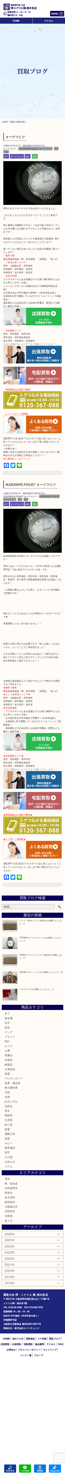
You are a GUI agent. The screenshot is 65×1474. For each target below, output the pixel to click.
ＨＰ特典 (42, 1338)
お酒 (7, 1050)
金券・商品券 (12, 1083)
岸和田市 (10, 1211)
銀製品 (8, 1064)
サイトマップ (50, 1349)
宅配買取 (28, 1344)
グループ (38, 1355)
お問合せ (11, 1349)
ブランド (10, 1036)
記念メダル (11, 1101)
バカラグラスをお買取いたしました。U (36, 989)
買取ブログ (54, 1338)
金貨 (7, 1096)
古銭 (7, 1092)
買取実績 (55, 1468)
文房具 (8, 1120)
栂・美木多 (11, 1183)
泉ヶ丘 (8, 1220)
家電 (7, 1129)
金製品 (8, 1060)
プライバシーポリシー (29, 1349)
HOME (16, 20)
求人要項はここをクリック (16, 458)
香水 (7, 1110)
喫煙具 (8, 1115)
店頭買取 (5, 1344)
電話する (10, 1468)
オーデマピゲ (17, 156)
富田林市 (10, 1202)
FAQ (60, 1344)
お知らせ (10, 1161)
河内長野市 (11, 1188)
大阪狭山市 (11, 1206)
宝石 (7, 1023)
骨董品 (8, 1055)
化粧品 (8, 1106)
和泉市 (8, 1192)
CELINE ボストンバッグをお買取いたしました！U (41, 972)
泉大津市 (10, 1197)
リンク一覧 (26, 1355)
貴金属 (8, 1018)
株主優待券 (11, 1087)
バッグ (8, 1032)
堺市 (35, 156)
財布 (7, 1027)
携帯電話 (10, 1147)
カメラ (8, 1046)
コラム (8, 1166)
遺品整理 (39, 1344)
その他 (8, 1157)
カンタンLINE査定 (25, 1468)
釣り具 (8, 1124)
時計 (27, 156)
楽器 (7, 1138)
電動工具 (10, 1133)
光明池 (8, 1216)
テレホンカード (14, 1078)
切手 (7, 1152)
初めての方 (18, 1338)
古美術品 (10, 1069)
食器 (7, 1073)
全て (6, 156)
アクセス (48, 20)
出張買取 (16, 1344)
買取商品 (30, 1338)
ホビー (8, 1143)
